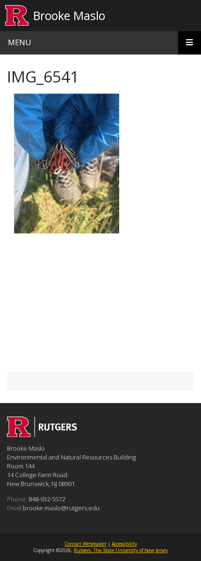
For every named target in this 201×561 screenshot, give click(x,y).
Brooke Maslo (69, 15)
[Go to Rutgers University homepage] (17, 15)
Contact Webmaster (86, 543)
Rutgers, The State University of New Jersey (121, 550)
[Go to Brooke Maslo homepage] (42, 434)
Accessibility (124, 543)
